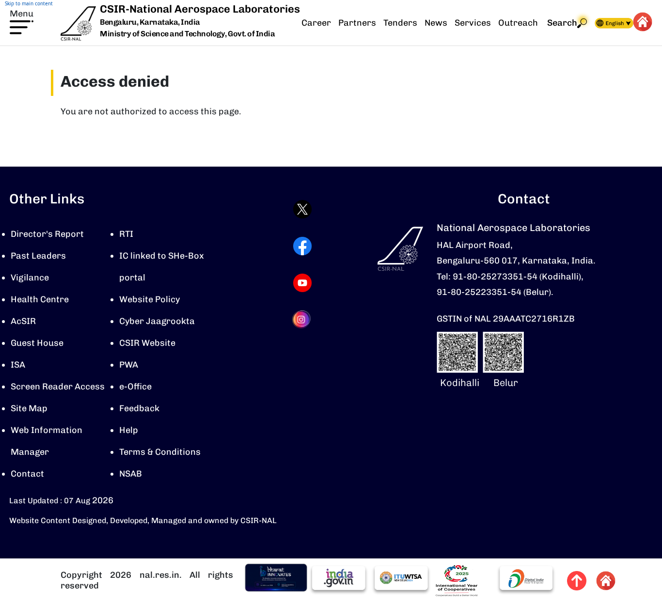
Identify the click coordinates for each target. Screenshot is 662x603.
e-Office (135, 386)
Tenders (400, 22)
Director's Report (47, 234)
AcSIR (23, 321)
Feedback (139, 408)
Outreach (518, 22)
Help (128, 430)
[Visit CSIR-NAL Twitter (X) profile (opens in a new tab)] (302, 209)
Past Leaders (38, 255)
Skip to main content (29, 3)
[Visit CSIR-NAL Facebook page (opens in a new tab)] (302, 246)
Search (562, 22)
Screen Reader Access (58, 386)
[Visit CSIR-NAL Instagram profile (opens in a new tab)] (302, 319)
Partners (357, 22)
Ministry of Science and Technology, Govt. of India (187, 33)
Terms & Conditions (160, 452)
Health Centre (40, 299)
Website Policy (149, 299)
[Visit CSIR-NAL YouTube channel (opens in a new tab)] (302, 282)
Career (316, 22)
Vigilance (30, 277)
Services (473, 22)
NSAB (130, 473)
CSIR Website (147, 343)
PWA (128, 364)
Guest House (37, 343)
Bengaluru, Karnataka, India (150, 22)
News (436, 22)
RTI (126, 234)
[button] (21, 20)
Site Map (29, 408)
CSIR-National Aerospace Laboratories (200, 8)
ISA (18, 364)
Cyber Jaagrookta (157, 321)
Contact (27, 473)
